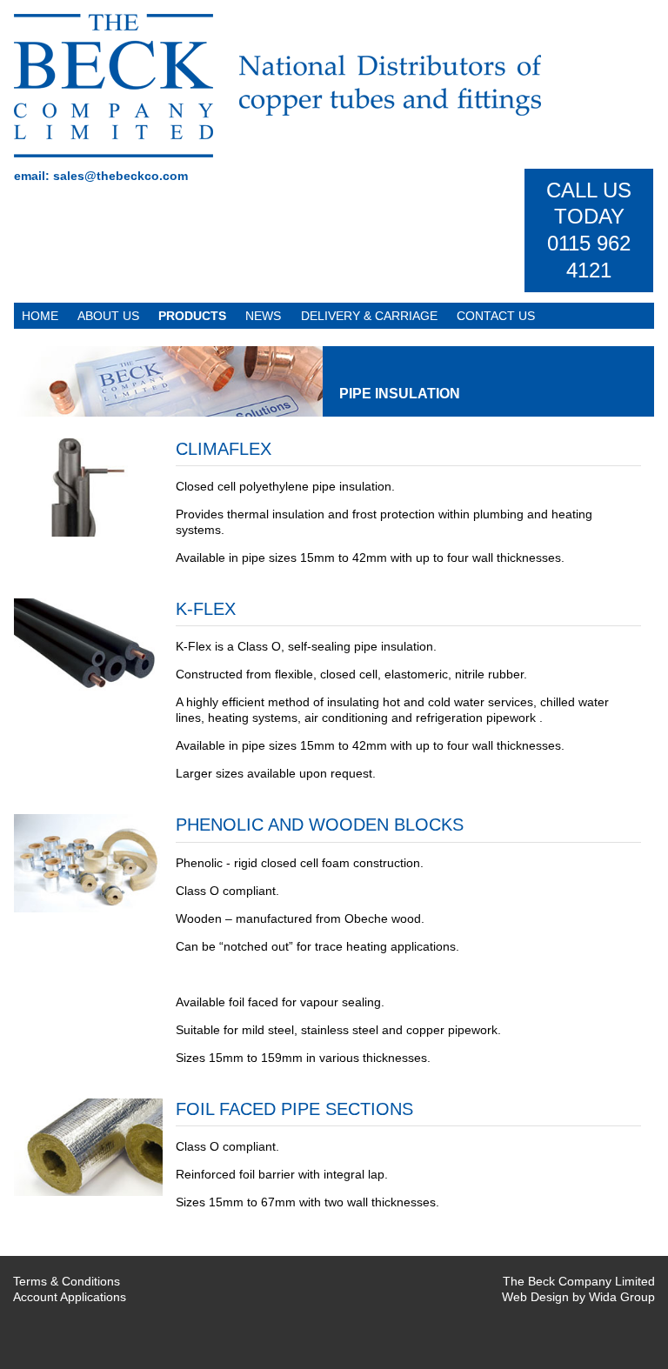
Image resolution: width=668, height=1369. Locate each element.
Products (192, 316)
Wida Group (622, 1297)
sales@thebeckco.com (120, 176)
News (263, 316)
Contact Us (496, 316)
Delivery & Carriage (369, 316)
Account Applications (69, 1297)
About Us (108, 316)
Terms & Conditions (66, 1281)
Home (40, 316)
